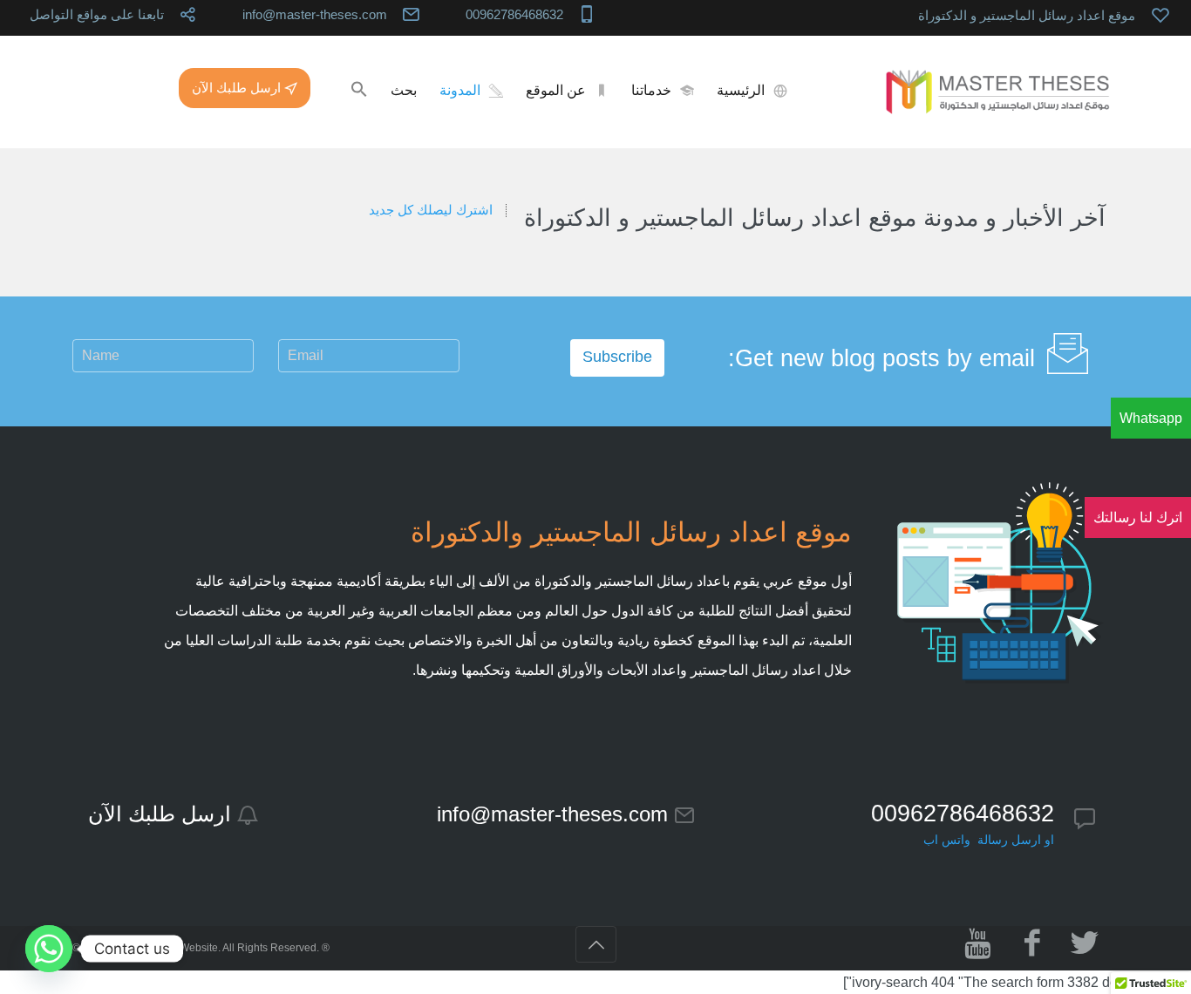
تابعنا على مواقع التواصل (97, 14)
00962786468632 (514, 14)
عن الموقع (556, 90)
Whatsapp (1151, 418)
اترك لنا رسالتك (1137, 517)
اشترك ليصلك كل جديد (431, 210)
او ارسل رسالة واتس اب (988, 840)
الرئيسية (741, 90)
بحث (404, 90)
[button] (359, 90)
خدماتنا (651, 90)
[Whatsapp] (48, 948)
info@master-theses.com (314, 14)
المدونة (459, 90)
